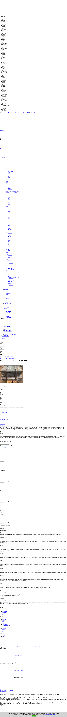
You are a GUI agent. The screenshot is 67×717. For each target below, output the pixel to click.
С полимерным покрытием (12, 286)
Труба (8, 212)
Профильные (8, 290)
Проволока (9, 196)
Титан (7, 242)
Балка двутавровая (10, 171)
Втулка (9, 208)
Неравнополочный (11, 264)
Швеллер (9, 176)
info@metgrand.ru (32, 112)
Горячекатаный (10, 255)
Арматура (7, 249)
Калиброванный (10, 258)
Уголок (9, 174)
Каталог (3, 157)
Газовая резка (4, 618)
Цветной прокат (6, 193)
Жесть (9, 276)
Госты (3, 637)
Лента (9, 203)
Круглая (9, 187)
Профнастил (4, 614)
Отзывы (17, 426)
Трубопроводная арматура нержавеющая (12, 191)
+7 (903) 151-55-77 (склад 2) (18, 670)
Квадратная (9, 185)
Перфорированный (11, 269)
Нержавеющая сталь (7, 165)
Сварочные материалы (7, 303)
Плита (9, 211)
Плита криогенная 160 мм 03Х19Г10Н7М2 (7, 358)
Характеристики (6, 426)
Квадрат (9, 199)
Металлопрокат (6, 308)
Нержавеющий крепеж (9, 170)
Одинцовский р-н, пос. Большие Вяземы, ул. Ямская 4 (9, 112)
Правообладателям (10, 690)
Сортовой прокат (5, 610)
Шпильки (9, 177)
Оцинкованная (10, 260)
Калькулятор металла (5, 336)
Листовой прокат (5, 611)
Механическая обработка (8, 331)
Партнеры (3, 629)
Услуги (4, 356)
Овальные (7, 294)
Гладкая (9, 250)
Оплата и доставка (12, 426)
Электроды (7, 307)
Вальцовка (5, 328)
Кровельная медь (10, 233)
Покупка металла (5, 335)
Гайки (9, 173)
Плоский (7, 316)
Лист (6, 169)
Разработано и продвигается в (5, 691)
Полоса (7, 178)
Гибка (5, 329)
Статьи (3, 636)
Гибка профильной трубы (8, 333)
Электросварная (10, 186)
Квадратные (8, 293)
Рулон (7, 182)
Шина (9, 198)
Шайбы (9, 175)
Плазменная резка (7, 326)
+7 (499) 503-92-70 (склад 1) (18, 655)
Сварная (7, 299)
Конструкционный (9, 313)
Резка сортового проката (8, 330)
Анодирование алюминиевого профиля (10, 334)
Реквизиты (4, 628)
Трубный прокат (6, 289)
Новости (3, 635)
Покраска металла (7, 332)
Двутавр (7, 252)
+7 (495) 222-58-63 (37, 646)
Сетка (7, 183)
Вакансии (3, 634)
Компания (7, 356)
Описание (2, 426)
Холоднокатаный (10, 275)
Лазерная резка (4, 619)
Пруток (7, 181)
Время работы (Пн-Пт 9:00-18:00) (24, 112)
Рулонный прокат (8, 282)
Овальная (9, 188)
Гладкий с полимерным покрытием (13, 277)
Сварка (3, 623)
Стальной (9, 279)
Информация (4, 337)
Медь (6, 232)
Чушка (9, 197)
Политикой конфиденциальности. (49, 714)
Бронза (7, 206)
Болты (9, 172)
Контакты (3, 338)
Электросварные (8, 295)
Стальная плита (8, 288)
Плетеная (7, 298)
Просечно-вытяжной (11, 281)
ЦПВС (7, 302)
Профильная (10, 189)
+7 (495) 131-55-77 (17, 646)
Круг (6, 168)
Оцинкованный (10, 263)
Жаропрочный (8, 312)
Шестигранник (10, 201)
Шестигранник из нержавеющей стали (12, 192)
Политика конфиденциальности (5, 689)
